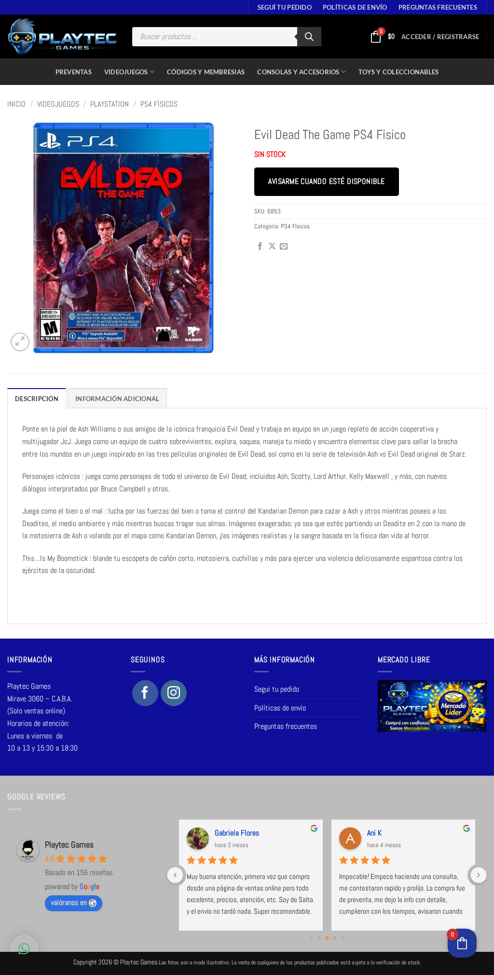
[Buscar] (309, 36)
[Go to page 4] (342, 937)
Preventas (73, 72)
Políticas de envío (355, 7)
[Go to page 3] (334, 937)
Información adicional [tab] (117, 399)
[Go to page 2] (327, 938)
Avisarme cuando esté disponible (326, 181)
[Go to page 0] (311, 937)
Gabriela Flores (237, 833)
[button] (440, 36)
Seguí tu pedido (285, 7)
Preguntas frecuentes (437, 7)
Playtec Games (69, 844)
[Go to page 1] (319, 937)
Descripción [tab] (36, 399)
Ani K (374, 833)
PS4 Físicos (159, 104)
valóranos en (69, 902)
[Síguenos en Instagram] (174, 693)
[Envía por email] (284, 246)
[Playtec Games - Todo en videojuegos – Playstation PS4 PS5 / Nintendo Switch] (62, 37)
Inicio (16, 104)
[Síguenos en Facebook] (145, 693)
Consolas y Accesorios (298, 72)
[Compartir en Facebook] (260, 246)
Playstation (109, 104)
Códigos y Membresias (206, 72)
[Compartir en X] (272, 246)
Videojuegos (126, 72)
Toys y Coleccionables (398, 72)
